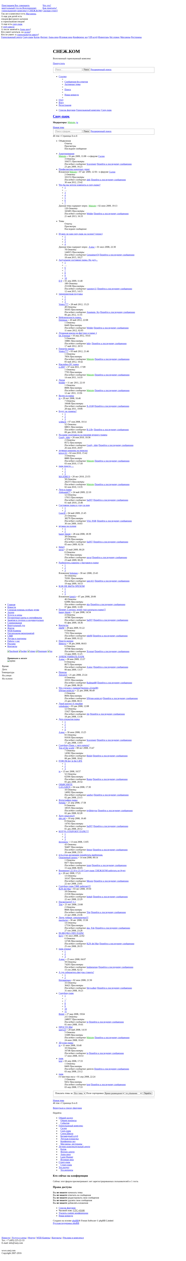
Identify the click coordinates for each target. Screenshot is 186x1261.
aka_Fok (91, 928)
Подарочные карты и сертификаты (24, 617)
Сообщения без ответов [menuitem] (76, 81)
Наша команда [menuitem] (72, 94)
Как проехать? (50, 8)
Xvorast (90, 651)
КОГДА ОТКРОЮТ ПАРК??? (74, 831)
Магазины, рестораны (71, 1144)
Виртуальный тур (16, 625)
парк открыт (65, 949)
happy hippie (65, 534)
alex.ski (62, 818)
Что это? (47, 5)
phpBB (75, 1220)
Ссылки (63, 76)
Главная (11, 604)
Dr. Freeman (64, 335)
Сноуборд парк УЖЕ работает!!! (75, 886)
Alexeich (63, 675)
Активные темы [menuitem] (73, 84)
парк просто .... (66, 466)
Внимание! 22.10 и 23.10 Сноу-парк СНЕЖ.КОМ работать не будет (92, 870)
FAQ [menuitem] (61, 100)
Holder (62, 382)
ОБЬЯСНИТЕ (66, 784)
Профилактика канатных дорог (74, 169)
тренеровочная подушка (71, 294)
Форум (10, 628)
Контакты (12, 646)
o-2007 (62, 367)
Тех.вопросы (66, 1170)
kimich (72, 596)
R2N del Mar (65, 889)
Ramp (89, 779)
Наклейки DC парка (69, 364)
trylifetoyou (92, 810)
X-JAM (90, 406)
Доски (62, 380)
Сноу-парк (61, 116)
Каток (63, 1149)
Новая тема (58, 127)
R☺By (90, 429)
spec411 (90, 581)
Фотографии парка (68, 800)
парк (61, 1058)
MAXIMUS (64, 476)
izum (89, 865)
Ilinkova (62, 643)
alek (88, 179)
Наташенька (65, 980)
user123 (62, 1029)
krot (60, 1061)
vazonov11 (92, 288)
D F (60, 281)
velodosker (64, 706)
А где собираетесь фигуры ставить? (76, 972)
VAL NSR (91, 521)
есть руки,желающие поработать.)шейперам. (81, 855)
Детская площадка (69, 1138)
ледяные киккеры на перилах (73, 450)
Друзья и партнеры (16, 638)
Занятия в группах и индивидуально (25, 620)
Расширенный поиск (101, 69)
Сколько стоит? (50, 10)
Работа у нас (13, 641)
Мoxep (90, 881)
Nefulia (62, 802)
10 (66, 278)
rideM (61, 628)
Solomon (73, 573)
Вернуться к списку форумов (67, 1108)
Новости (11, 607)
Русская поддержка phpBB (66, 1223)
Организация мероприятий (20, 633)
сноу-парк (17, 24)
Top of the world (66, 748)
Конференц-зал (67, 1141)
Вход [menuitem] (61, 102)
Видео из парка (66, 395)
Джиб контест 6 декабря (71, 703)
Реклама (11, 643)
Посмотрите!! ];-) (67, 902)
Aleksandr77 (64, 492)
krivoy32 (63, 453)
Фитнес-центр (67, 1152)
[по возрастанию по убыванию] (133, 1093)
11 (66, 1011)
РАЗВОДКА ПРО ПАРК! (71, 933)
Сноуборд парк (66, 993)
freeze (89, 849)
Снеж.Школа (66, 1133)
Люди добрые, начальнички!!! (73, 917)
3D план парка (66, 1043)
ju (77, 122)
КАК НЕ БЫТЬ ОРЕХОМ (72, 586)
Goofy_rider (64, 437)
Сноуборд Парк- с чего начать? (74, 745)
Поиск (86, 70)
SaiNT (90, 500)
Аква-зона (65, 1154)
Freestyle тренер (66, 348)
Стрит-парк (64, 1162)
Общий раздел (66, 1118)
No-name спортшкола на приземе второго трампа (83, 435)
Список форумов (67, 1208)
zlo (88, 714)
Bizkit (89, 756)
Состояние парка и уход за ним (74, 505)
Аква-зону (25, 29)
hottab (89, 896)
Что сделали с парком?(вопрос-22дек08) (78, 688)
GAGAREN (64, 787)
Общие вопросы (68, 1120)
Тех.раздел (64, 1167)
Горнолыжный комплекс (71, 1125)
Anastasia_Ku (93, 312)
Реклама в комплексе (73, 1238)
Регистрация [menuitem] (65, 105)
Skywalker (91, 988)
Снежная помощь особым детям (23, 610)
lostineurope (92, 967)
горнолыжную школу (27, 34)
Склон (101, 156)
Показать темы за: (64, 1093)
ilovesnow (63, 842)
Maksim (71, 122)
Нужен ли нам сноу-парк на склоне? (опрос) (81, 234)
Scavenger (91, 164)
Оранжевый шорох (68, 857)
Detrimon (63, 320)
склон (27, 32)
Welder (90, 213)
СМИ (10, 636)
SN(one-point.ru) (66, 690)
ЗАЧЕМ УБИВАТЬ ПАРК (71, 656)
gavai (61, 549)
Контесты (63, 625)
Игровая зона (67, 1159)
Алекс (92, 247)
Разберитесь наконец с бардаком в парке (79, 562)
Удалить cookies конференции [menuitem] (73, 1213)
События (64, 1123)
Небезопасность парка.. (70, 317)
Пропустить (59, 63)
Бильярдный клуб (69, 1136)
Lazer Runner (66, 1157)
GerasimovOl (93, 255)
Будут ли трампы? (68, 411)
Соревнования (14, 623)
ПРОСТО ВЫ (66, 1027)
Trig (60, 904)
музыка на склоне (67, 526)
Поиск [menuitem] (68, 89)
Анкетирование (66, 153)
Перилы (63, 672)
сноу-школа (8, 27)
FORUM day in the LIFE (70, 761)
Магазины (31, 13)
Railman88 (92, 682)
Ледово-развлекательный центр (74, 1146)
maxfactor (63, 920)
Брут (61, 936)
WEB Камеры (14, 630)
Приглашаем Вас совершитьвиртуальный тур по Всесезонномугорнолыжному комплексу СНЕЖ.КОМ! (22, 8)
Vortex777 (63, 304)
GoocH (62, 513)
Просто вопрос (66, 641)
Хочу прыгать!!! (67, 816)
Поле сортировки (95, 1093)
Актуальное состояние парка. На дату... (78, 260)
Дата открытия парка (69, 719)
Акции (10, 612)
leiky (89, 343)
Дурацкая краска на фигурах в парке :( (78, 333)
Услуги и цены (14, 615)
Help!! (62, 547)
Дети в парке (65, 489)
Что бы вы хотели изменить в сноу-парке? (79, 185)
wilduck (62, 422)
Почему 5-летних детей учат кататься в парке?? (82, 609)
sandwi (90, 795)
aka (88, 604)
